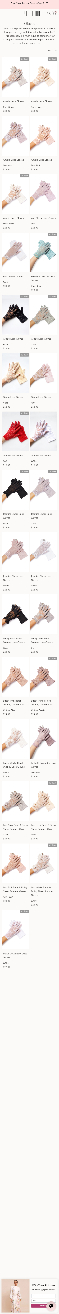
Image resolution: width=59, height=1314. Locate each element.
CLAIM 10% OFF (43, 1306)
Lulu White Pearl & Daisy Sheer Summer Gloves (42, 891)
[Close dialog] (55, 1281)
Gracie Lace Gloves (13, 338)
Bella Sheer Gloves (13, 276)
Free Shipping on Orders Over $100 (29, 3)
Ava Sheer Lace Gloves (43, 218)
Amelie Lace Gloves (13, 101)
